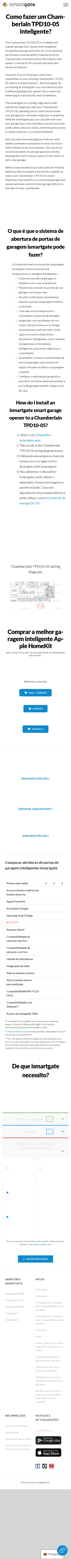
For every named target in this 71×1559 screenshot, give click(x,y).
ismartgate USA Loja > (35, 778)
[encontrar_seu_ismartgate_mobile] (35, 1082)
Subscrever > (45, 1430)
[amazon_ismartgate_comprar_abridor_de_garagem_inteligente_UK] (35, 817)
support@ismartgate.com (40, 1244)
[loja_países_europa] (35, 714)
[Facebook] (38, 1466)
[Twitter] (44, 1466)
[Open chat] (62, 1550)
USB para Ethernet (15, 1031)
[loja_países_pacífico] (35, 735)
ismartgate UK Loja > (35, 835)
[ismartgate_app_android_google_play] (48, 1440)
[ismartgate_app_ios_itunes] (48, 1452)
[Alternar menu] (66, 4)
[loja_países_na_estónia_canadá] (35, 699)
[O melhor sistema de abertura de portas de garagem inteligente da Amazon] (35, 760)
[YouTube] (51, 1466)
